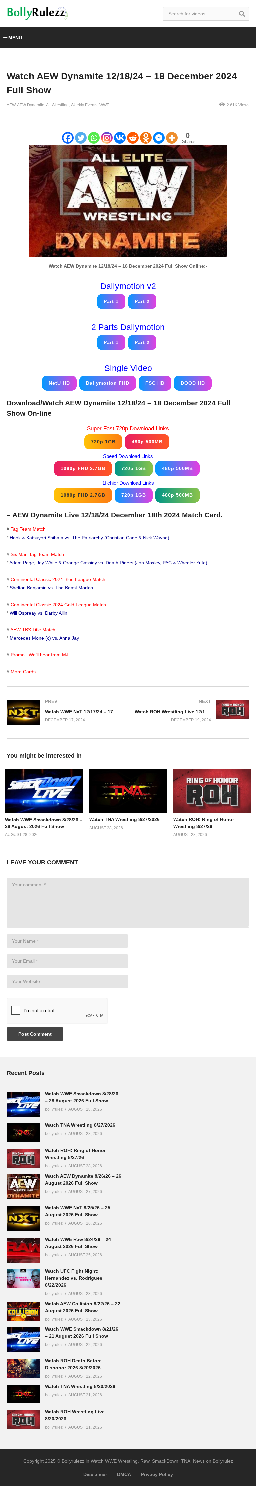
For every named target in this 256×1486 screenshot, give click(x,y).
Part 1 (111, 301)
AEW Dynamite (30, 105)
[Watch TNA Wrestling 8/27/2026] (23, 1132)
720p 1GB (103, 441)
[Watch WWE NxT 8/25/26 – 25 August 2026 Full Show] (23, 1218)
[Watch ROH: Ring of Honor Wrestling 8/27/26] (23, 1158)
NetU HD (59, 383)
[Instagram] (107, 138)
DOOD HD (193, 383)
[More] (172, 138)
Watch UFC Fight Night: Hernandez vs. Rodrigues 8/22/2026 (73, 1278)
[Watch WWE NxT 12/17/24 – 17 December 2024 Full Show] (64, 712)
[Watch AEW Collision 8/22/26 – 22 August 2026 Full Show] (23, 1311)
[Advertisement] (185, 1168)
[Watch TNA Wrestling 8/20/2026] (23, 1394)
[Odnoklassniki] (146, 138)
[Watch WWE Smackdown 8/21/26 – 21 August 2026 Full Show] (23, 1339)
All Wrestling (57, 105)
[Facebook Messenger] (159, 138)
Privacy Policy (157, 1474)
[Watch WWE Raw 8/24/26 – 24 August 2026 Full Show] (23, 1250)
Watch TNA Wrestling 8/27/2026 (124, 819)
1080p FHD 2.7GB (83, 468)
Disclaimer (95, 1474)
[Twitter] (81, 138)
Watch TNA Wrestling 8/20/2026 (80, 1386)
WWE (104, 105)
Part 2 (142, 301)
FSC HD (155, 383)
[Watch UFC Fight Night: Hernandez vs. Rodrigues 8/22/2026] (23, 1278)
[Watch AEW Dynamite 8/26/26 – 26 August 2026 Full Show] (23, 1186)
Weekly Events (84, 105)
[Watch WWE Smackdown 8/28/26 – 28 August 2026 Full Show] (23, 1104)
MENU (15, 37)
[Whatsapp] (94, 138)
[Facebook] (68, 138)
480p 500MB (147, 441)
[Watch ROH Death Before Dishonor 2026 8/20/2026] (23, 1368)
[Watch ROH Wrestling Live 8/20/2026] (23, 1419)
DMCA (124, 1474)
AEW (11, 105)
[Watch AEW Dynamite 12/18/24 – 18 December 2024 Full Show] (44, 791)
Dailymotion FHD (107, 383)
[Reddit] (133, 138)
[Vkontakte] (120, 138)
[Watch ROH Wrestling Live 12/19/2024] (192, 711)
